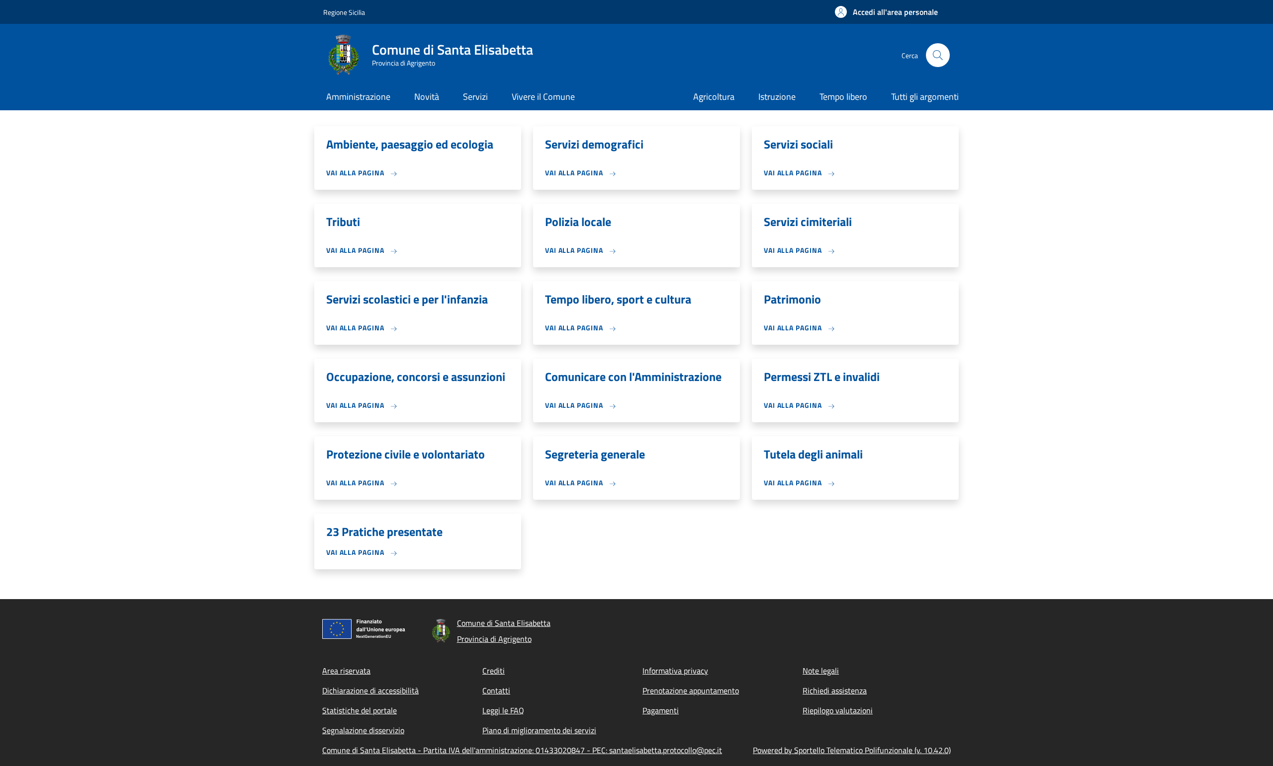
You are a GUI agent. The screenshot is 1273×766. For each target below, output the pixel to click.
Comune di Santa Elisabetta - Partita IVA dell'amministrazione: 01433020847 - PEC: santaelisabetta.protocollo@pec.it (522, 750)
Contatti (496, 690)
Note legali (821, 671)
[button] (886, 12)
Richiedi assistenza (835, 690)
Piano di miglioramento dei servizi (539, 730)
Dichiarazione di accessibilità (370, 690)
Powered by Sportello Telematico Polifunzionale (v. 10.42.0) (852, 750)
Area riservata (346, 671)
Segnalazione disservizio (363, 730)
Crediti (493, 671)
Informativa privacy (675, 671)
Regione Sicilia (344, 12)
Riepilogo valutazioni (838, 710)
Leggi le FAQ (503, 710)
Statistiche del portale (359, 710)
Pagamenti (660, 710)
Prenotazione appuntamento (690, 690)
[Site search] (938, 55)
